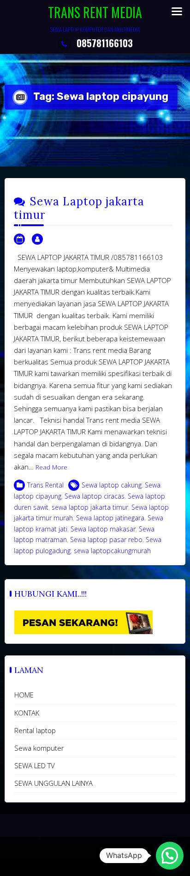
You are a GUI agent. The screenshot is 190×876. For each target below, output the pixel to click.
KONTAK (26, 712)
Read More (51, 467)
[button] (170, 856)
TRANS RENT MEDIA (95, 12)
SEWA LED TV (34, 765)
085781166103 (105, 43)
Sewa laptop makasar (103, 528)
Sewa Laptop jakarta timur (79, 208)
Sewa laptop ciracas (95, 496)
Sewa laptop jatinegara (110, 517)
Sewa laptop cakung (112, 485)
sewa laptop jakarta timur (90, 507)
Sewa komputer (39, 748)
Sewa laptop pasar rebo (106, 539)
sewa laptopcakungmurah (112, 550)
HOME (24, 694)
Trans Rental (45, 485)
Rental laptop (35, 730)
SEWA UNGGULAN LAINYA (53, 783)
